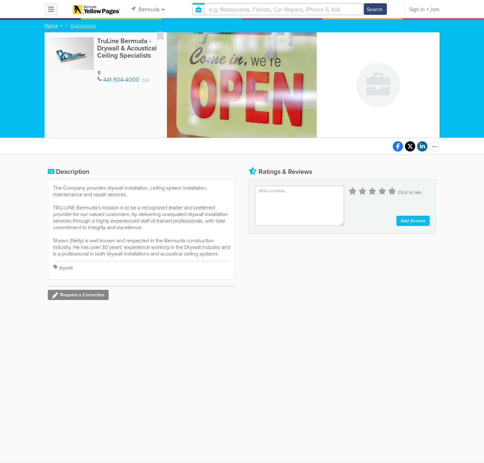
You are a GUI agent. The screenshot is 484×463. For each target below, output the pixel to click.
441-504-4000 (121, 79)
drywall (66, 267)
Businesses (83, 25)
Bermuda (148, 9)
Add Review (413, 220)
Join (435, 9)
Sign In (417, 9)
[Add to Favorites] (160, 36)
